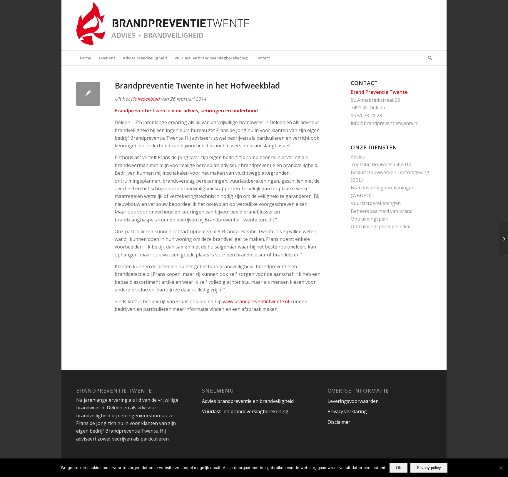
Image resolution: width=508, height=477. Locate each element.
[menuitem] (85, 58)
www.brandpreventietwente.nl (256, 301)
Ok (398, 468)
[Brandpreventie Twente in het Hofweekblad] (88, 94)
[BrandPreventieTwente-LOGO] (179, 25)
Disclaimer (338, 422)
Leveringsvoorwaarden (353, 401)
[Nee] (501, 468)
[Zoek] (428, 58)
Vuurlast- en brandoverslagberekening (245, 411)
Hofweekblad (145, 99)
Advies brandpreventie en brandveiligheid (248, 401)
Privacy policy (429, 468)
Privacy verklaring (347, 411)
